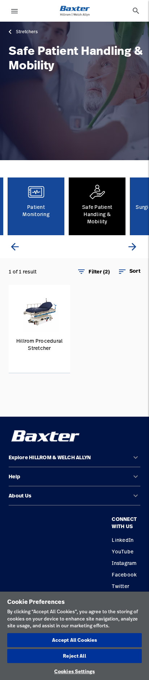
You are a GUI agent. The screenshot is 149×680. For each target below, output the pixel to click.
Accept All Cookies (74, 640)
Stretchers (27, 32)
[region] (74, 636)
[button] (129, 271)
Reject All (74, 656)
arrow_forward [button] (132, 247)
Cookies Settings (74, 671)
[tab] (136, 10)
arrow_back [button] (15, 247)
